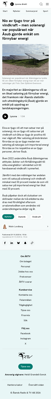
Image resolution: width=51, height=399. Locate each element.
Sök (25, 320)
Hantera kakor (15, 384)
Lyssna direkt (21, 4)
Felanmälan (25, 299)
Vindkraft (36, 217)
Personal (25, 266)
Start (5, 11)
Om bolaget (25, 261)
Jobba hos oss (25, 271)
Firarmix (25, 315)
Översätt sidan (36, 384)
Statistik (22, 217)
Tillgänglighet (25, 305)
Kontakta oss (25, 294)
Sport (45, 11)
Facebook (25, 333)
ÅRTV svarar (25, 281)
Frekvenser (25, 276)
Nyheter (16, 11)
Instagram (25, 338)
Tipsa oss (25, 310)
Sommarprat (31, 11)
